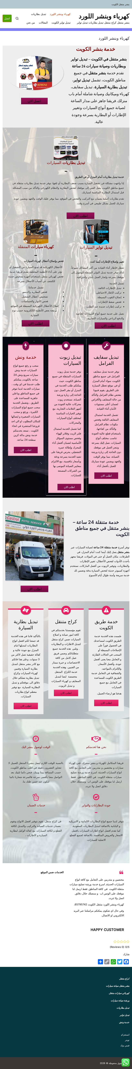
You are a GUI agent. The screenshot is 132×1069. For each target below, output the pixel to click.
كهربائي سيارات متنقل (119, 993)
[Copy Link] (107, 961)
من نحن (30, 22)
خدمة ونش (124, 1022)
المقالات (43, 22)
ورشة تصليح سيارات (80, 884)
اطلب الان (80, 215)
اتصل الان (34, 101)
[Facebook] (126, 961)
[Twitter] (120, 961)
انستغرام (125, 1034)
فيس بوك (124, 1045)
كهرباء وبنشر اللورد (104, 16)
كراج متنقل (66, 621)
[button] (126, 1063)
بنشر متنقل (124, 985)
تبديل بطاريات (38, 14)
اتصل (7, 18)
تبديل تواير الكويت (61, 22)
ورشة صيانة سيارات (120, 1000)
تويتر (127, 1040)
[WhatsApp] (113, 961)
